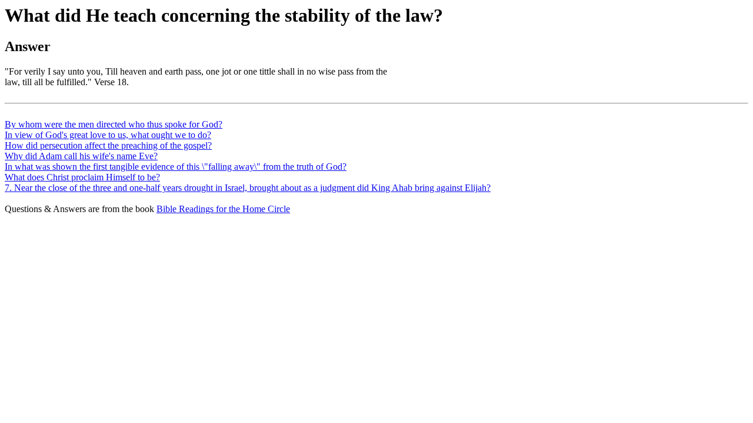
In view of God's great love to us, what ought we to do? (108, 135)
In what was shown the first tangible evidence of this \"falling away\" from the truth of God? (175, 167)
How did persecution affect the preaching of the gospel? (108, 145)
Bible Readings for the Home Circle (223, 209)
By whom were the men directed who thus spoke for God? (113, 124)
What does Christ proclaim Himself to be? (82, 177)
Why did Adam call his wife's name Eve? (81, 156)
